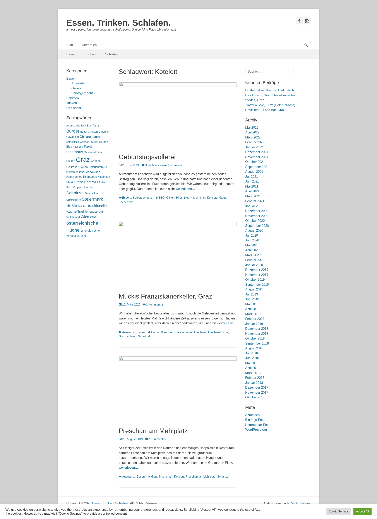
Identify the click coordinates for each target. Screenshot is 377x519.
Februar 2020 (254, 260)
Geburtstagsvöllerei (147, 156)
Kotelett (212, 197)
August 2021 (254, 171)
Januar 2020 (254, 265)
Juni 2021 (252, 181)
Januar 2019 (254, 324)
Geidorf (70, 160)
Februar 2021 (254, 201)
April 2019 (252, 309)
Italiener (80, 172)
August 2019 (254, 289)
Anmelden (252, 415)
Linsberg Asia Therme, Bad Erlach (269, 90)
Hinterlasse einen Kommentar (163, 165)
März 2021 (252, 196)
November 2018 (256, 333)
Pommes (91, 182)
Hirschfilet (182, 197)
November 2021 (256, 157)
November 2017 (256, 392)
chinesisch (72, 141)
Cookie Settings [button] (339, 511)
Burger (72, 131)
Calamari (104, 131)
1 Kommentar (154, 304)
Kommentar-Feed (257, 425)
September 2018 (257, 343)
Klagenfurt (104, 176)
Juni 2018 (252, 358)
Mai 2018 (251, 363)
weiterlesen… (185, 189)
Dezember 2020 (256, 211)
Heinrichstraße (98, 167)
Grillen (170, 197)
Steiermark (92, 199)
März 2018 (252, 373)
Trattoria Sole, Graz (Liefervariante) (270, 105)
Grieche (96, 160)
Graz (122, 336)
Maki (69, 182)
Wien (85, 217)
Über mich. (90, 45)
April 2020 (252, 250)
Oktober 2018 (255, 338)
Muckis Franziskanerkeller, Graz (165, 296)
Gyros (83, 167)
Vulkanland (73, 217)
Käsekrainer (197, 197)
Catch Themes (300, 503)
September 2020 (257, 225)
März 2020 (252, 255)
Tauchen (82, 206)
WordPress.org (256, 429)
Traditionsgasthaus (90, 211)
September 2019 (257, 284)
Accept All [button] (362, 511)
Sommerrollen (73, 199)
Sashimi (88, 187)
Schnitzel (144, 336)
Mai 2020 (251, 245)
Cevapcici (72, 136)
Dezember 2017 (256, 387)
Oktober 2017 (255, 397)
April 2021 (252, 191)
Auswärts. (128, 332)
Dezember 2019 (256, 269)
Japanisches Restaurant (81, 176)
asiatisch (80, 125)
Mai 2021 (251, 186)
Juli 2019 (251, 294)
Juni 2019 (252, 299)
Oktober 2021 (255, 162)
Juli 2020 (251, 235)
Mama (222, 197)
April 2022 (252, 132)
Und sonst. (74, 108)
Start (69, 45)
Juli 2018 (251, 353)
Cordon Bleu (159, 332)
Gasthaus (200, 332)
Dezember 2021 (256, 152)
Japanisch (93, 172)
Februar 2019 (254, 319)
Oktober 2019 (255, 279)
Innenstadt (165, 476)
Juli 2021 (251, 176)
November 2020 (256, 216)
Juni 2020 (252, 240)
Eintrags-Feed (255, 420)
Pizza (78, 182)
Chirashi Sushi (89, 141)
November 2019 (256, 275)
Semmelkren (91, 193)
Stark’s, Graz (254, 100)
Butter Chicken (89, 131)
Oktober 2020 (255, 220)
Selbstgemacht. (143, 197)
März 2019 (252, 314)
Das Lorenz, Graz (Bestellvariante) (270, 95)
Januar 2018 (254, 382)
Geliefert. (77, 88)
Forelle (88, 146)
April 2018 (252, 368)
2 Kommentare (157, 439)
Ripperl (77, 187)
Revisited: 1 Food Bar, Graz (265, 110)
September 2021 (257, 167)
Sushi (71, 205)
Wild (93, 217)
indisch (70, 172)
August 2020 (254, 230)
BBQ (161, 197)
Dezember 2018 (256, 328)
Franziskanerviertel (180, 332)
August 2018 (254, 348)
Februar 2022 (254, 142)
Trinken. (90, 54)
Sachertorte (126, 202)
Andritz (70, 125)
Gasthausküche (218, 332)
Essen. (71, 54)
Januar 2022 (254, 147)
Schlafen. (111, 54)
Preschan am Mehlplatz (153, 430)
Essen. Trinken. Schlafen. (118, 22)
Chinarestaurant (91, 136)
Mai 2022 (251, 127)
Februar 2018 (254, 377)
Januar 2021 (254, 206)
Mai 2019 (251, 304)
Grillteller (72, 167)
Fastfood (78, 146)
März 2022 (252, 137)
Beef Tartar (93, 125)
